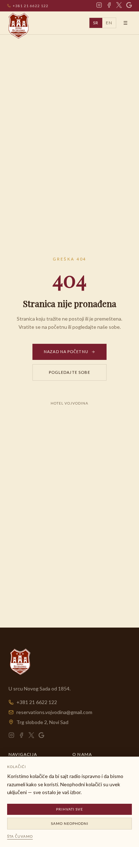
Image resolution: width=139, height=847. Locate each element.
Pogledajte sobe (70, 372)
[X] (119, 5)
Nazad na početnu (66, 351)
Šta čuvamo (20, 836)
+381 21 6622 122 (30, 6)
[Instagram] (99, 5)
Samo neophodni (69, 823)
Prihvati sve (69, 809)
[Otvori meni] (125, 22)
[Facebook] (109, 5)
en (109, 22)
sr (95, 22)
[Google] (129, 5)
